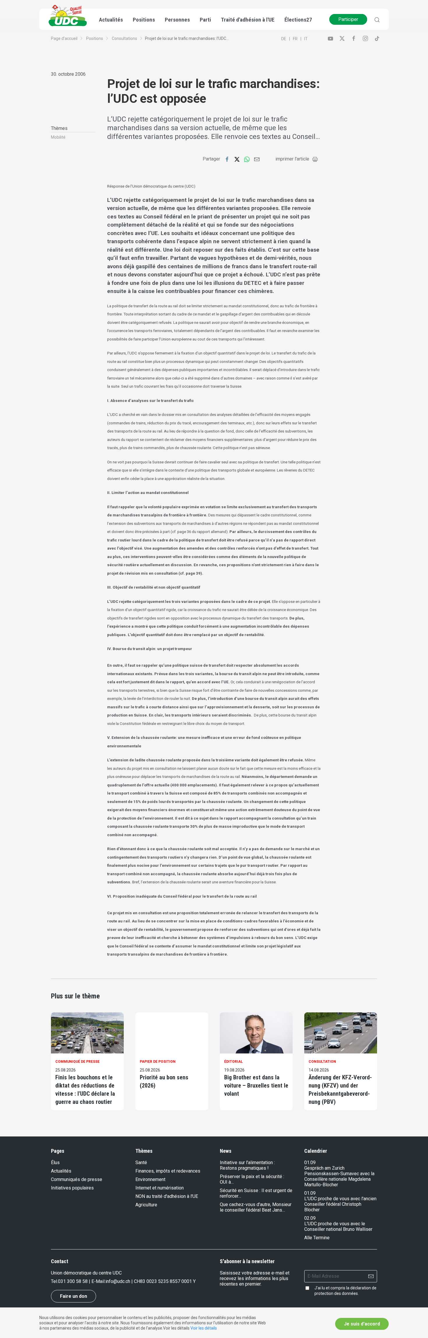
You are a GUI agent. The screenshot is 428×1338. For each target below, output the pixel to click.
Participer (348, 19)
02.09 (310, 1218)
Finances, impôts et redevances (167, 1171)
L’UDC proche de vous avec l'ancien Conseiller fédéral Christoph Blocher (340, 1204)
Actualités (61, 1171)
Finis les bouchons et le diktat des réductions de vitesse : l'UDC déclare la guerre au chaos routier (85, 1089)
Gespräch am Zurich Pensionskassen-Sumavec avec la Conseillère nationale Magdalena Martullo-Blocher (339, 1176)
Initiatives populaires (72, 1188)
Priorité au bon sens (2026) (164, 1081)
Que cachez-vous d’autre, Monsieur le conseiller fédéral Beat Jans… (255, 1207)
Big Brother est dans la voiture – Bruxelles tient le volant (256, 1085)
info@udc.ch (117, 1281)
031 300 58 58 (73, 1281)
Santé (141, 1162)
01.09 (310, 1162)
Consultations (124, 38)
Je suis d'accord (362, 1324)
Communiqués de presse (76, 1179)
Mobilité (58, 137)
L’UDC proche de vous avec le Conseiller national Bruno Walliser (338, 1226)
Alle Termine (317, 1237)
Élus (55, 1162)
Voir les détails (203, 1328)
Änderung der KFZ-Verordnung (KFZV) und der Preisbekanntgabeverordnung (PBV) (340, 1089)
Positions (94, 38)
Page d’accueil (64, 38)
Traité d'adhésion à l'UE (248, 19)
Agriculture (146, 1205)
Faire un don (73, 1296)
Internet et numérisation (159, 1188)
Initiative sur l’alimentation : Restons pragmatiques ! (247, 1165)
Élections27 (298, 19)
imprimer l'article (292, 159)
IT (306, 38)
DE (283, 38)
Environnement (150, 1179)
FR (295, 38)
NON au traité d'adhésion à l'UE (166, 1196)
